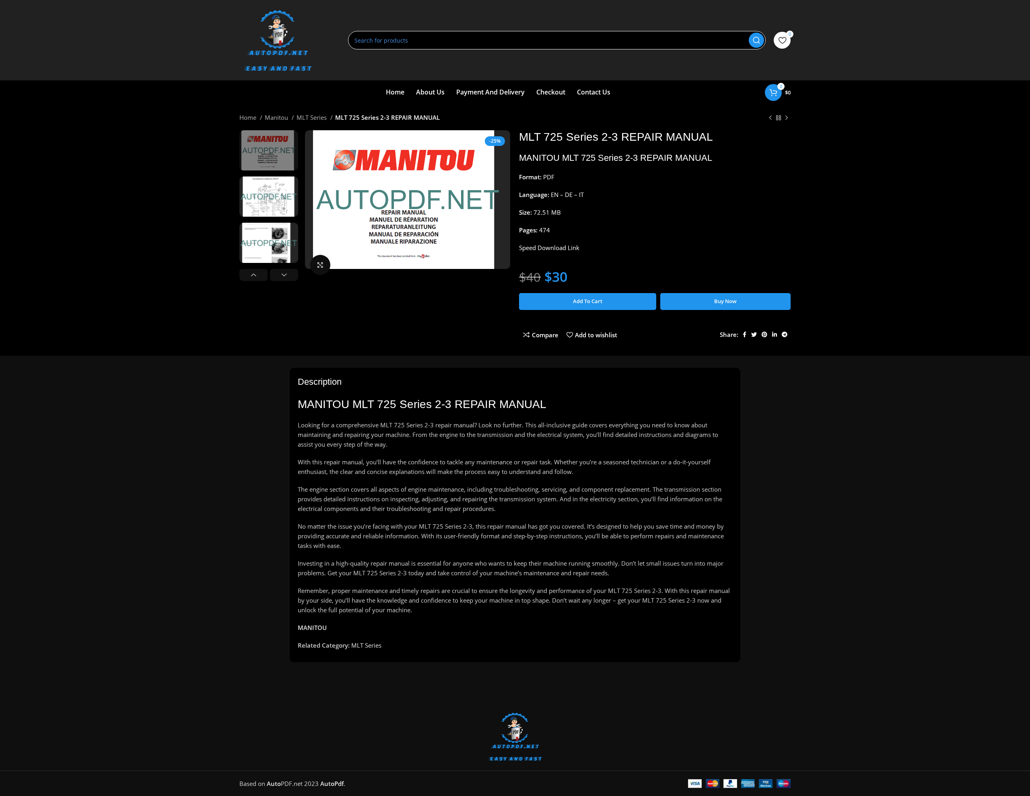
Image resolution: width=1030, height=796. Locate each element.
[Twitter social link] (754, 334)
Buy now (725, 301)
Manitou (277, 117)
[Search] (756, 40)
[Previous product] (770, 118)
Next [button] (284, 275)
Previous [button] (253, 275)
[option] (268, 150)
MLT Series (312, 117)
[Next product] (787, 118)
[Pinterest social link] (764, 334)
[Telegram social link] (784, 334)
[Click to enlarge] (320, 265)
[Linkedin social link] (774, 334)
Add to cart (587, 301)
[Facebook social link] (744, 334)
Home (248, 117)
